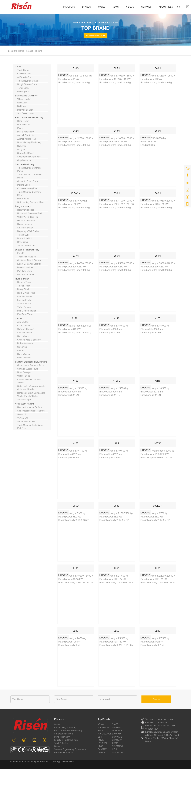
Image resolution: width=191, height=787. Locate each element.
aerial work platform (64, 752)
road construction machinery (68, 730)
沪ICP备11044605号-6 (63, 761)
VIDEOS (130, 6)
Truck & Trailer (61, 742)
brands (29, 50)
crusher (58, 746)
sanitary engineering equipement (70, 749)
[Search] (179, 6)
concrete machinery (63, 733)
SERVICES (146, 6)
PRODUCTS (69, 6)
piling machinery (62, 736)
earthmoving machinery (65, 727)
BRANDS (86, 6)
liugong (38, 50)
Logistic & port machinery (66, 739)
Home (21, 50)
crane (57, 724)
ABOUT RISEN (166, 6)
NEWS (116, 6)
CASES (101, 6)
